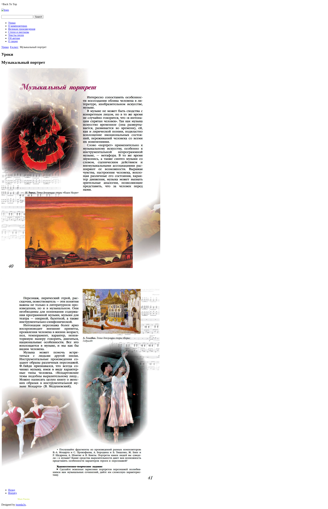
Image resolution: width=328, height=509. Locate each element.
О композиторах (17, 25)
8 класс (14, 47)
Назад (11, 489)
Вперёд (12, 493)
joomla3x (21, 504)
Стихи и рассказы (18, 32)
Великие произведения (21, 29)
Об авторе (14, 38)
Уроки (12, 22)
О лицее (13, 41)
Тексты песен (16, 35)
